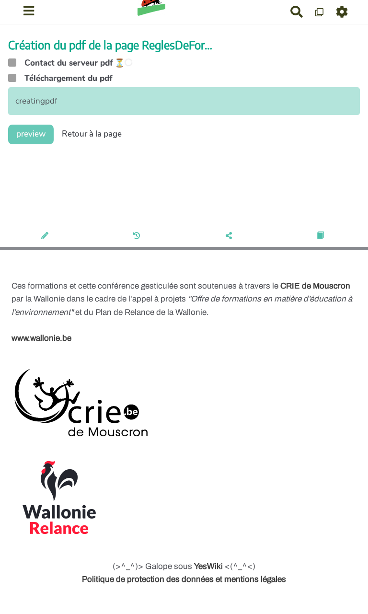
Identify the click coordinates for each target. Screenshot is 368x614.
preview (31, 133)
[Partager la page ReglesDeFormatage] (230, 236)
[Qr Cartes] (320, 11)
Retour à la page (92, 133)
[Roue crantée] (342, 11)
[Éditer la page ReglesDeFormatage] (46, 236)
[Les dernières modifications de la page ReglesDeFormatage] (138, 236)
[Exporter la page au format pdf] (322, 236)
